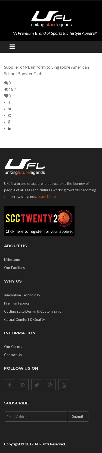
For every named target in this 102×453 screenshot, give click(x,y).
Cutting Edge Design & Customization (33, 311)
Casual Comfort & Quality (24, 319)
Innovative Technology (22, 295)
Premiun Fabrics (16, 303)
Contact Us (13, 355)
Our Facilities (14, 267)
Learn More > (48, 196)
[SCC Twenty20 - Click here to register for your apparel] (51, 221)
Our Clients (13, 346)
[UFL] (51, 18)
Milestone (12, 259)
